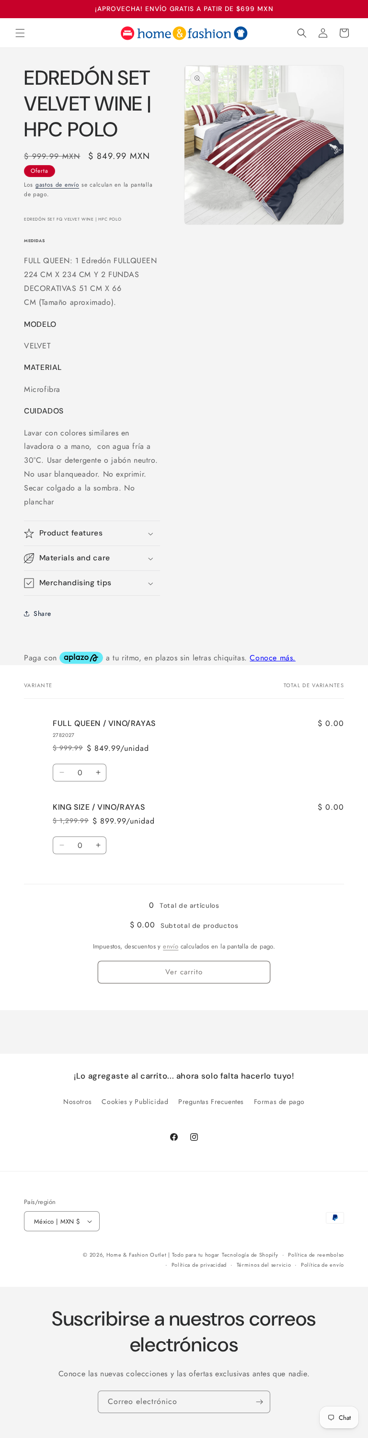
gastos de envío (57, 184)
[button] (20, 33)
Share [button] (42, 613)
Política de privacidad (199, 1265)
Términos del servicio (264, 1265)
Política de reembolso (316, 1255)
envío (170, 946)
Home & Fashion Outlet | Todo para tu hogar (162, 1255)
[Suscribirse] (259, 1402)
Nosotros (77, 1101)
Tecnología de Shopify (250, 1255)
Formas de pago (279, 1101)
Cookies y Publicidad (135, 1101)
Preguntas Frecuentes (211, 1101)
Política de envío (322, 1265)
